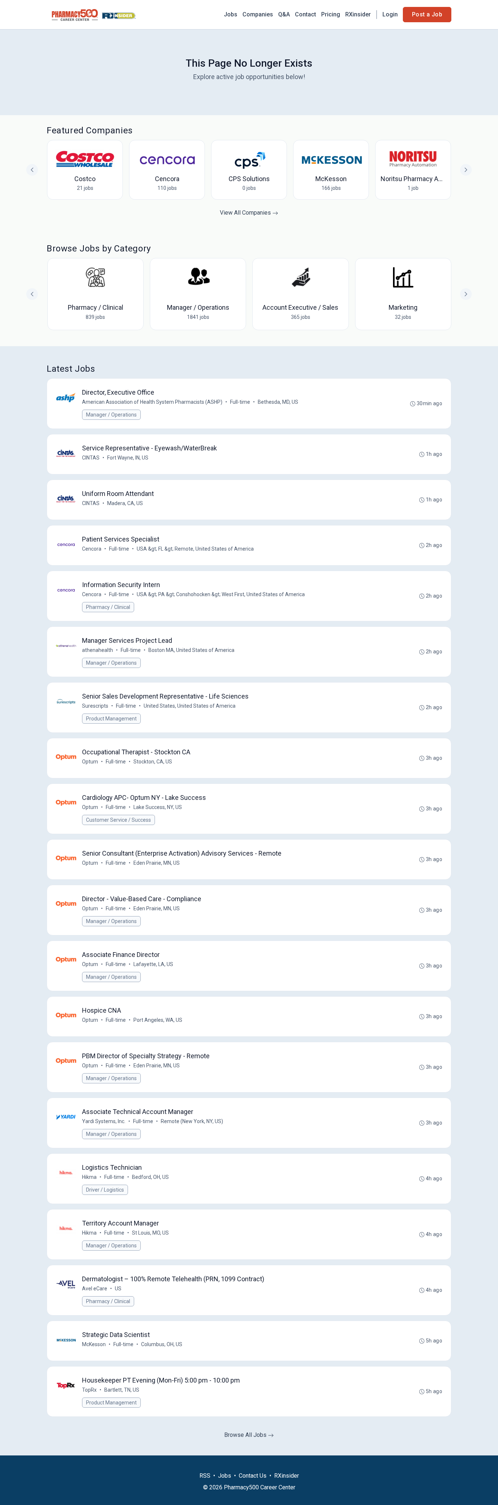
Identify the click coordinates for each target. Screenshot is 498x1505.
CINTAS (91, 458)
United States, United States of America (190, 706)
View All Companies (246, 212)
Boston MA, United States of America (191, 650)
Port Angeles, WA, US (157, 1020)
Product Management (111, 719)
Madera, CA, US (125, 503)
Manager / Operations (111, 415)
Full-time (240, 402)
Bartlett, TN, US (121, 1390)
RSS (204, 1475)
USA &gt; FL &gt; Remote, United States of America (195, 549)
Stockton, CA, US (152, 762)
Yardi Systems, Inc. (103, 1121)
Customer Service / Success (118, 820)
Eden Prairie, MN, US (156, 863)
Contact (305, 14)
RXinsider (358, 14)
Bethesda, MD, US (278, 402)
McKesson (94, 1344)
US (118, 1288)
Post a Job (427, 14)
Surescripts (95, 706)
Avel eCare (94, 1288)
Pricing (330, 14)
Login (390, 14)
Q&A (284, 14)
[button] (466, 294)
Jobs (230, 14)
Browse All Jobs (246, 1434)
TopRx (89, 1390)
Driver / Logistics (105, 1190)
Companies (257, 14)
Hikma (89, 1177)
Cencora (91, 549)
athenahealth (97, 650)
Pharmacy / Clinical (108, 607)
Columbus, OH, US (161, 1344)
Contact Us (252, 1475)
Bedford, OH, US (150, 1177)
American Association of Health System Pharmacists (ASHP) (152, 402)
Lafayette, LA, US (153, 964)
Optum (90, 762)
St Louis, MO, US (150, 1233)
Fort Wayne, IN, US (127, 458)
